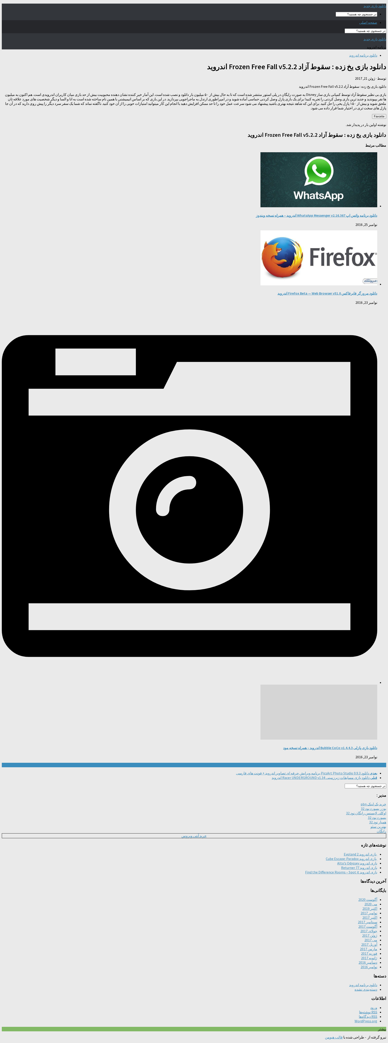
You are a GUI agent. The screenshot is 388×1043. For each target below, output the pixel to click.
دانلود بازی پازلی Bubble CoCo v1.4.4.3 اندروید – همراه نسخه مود (330, 747)
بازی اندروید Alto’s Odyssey (357, 863)
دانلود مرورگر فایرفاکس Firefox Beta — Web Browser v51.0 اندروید (327, 293)
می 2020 (370, 904)
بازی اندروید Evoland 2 (360, 854)
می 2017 (370, 940)
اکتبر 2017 (369, 917)
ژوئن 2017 (369, 935)
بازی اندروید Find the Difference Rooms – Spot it (341, 872)
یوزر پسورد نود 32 (373, 808)
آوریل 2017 (369, 944)
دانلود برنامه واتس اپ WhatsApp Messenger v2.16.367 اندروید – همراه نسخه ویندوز (316, 215)
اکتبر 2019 (369, 908)
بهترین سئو (378, 826)
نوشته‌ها (368, 1012)
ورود (373, 1007)
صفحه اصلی (368, 22)
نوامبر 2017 (369, 913)
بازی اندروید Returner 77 (359, 867)
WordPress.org (366, 1021)
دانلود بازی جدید (375, 6)
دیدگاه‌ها (368, 1016)
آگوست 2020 (367, 899)
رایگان (381, 831)
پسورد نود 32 (377, 817)
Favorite (379, 116)
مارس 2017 (368, 949)
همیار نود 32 (377, 822)
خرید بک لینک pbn (373, 804)
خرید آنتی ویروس (194, 836)
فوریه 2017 (369, 953)
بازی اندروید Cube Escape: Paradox (351, 858)
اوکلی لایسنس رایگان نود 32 (366, 813)
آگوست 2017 (367, 926)
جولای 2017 (368, 931)
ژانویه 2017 (369, 958)
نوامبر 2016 (369, 967)
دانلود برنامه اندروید (363, 55)
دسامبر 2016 (368, 962)
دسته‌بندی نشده (366, 989)
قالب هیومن (334, 1037)
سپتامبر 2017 (367, 922)
